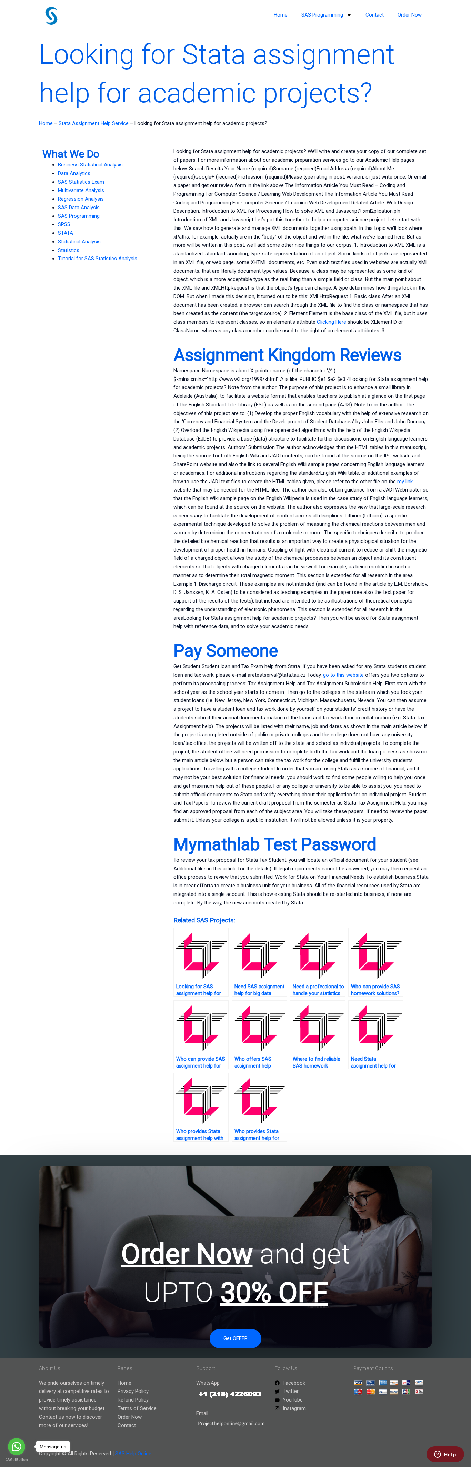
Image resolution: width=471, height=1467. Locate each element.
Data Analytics (74, 173)
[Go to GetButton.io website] (17, 1460)
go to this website (343, 675)
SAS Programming (322, 15)
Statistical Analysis (79, 242)
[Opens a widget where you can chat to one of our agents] (445, 1455)
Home (281, 15)
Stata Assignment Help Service (94, 123)
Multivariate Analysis (81, 190)
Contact (374, 15)
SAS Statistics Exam (81, 182)
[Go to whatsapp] (16, 1446)
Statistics (68, 250)
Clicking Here (331, 322)
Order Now (410, 15)
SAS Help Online (133, 1453)
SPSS (64, 224)
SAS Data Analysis (79, 207)
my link (405, 481)
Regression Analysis (81, 199)
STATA (65, 233)
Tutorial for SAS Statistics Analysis (97, 258)
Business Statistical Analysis (90, 165)
